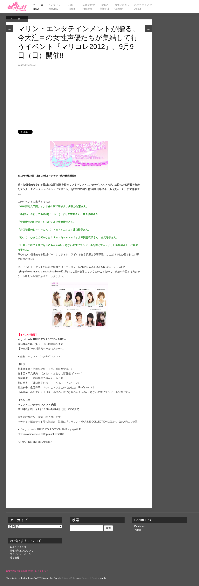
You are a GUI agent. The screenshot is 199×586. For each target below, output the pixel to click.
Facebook (139, 526)
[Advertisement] (79, 96)
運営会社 (14, 557)
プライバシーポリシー (21, 554)
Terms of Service (91, 578)
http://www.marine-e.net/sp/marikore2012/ (43, 271)
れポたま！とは (18, 547)
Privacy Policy (69, 578)
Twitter (137, 530)
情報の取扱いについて (21, 550)
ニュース (15, 19)
